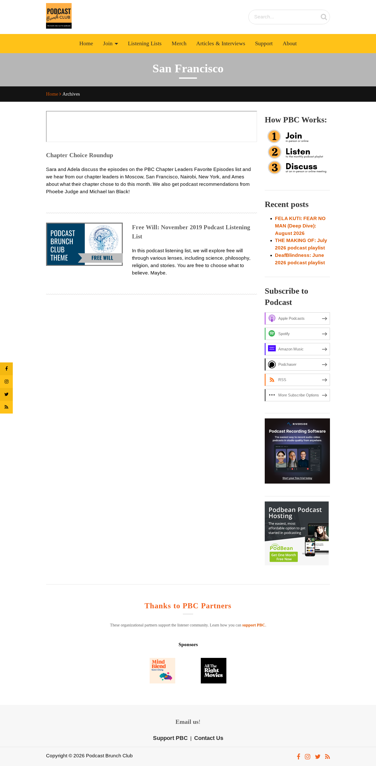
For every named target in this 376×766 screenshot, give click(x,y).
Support (264, 43)
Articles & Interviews (220, 43)
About (290, 43)
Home (86, 43)
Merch (179, 43)
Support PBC (170, 738)
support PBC (253, 625)
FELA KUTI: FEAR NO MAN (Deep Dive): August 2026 (300, 226)
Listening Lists (145, 43)
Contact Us (208, 738)
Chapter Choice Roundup (79, 155)
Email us (186, 721)
